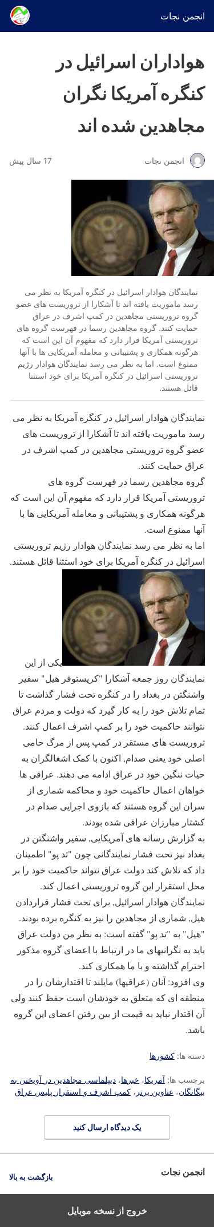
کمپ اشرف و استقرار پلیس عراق (73, 1091)
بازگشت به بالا (31, 1177)
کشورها (162, 1055)
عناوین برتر (154, 1091)
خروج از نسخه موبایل (107, 1210)
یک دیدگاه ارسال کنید (107, 1127)
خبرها (130, 1079)
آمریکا (154, 1079)
